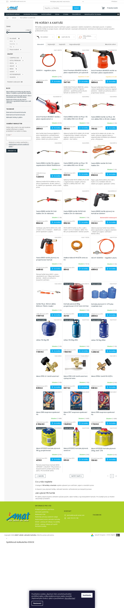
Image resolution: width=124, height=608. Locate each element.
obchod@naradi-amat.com (75, 515)
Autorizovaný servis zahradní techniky (47, 519)
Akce (12, 41)
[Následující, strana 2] (112, 476)
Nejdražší (62, 44)
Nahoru (41, 476)
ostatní (13, 71)
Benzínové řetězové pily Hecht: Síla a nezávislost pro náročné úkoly (18, 96)
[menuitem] (12, 14)
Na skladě (15, 38)
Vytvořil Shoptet (100, 535)
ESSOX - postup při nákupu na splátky (47, 522)
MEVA (13, 69)
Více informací (70, 598)
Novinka (13, 44)
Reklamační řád (40, 514)
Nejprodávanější (74, 44)
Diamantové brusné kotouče (16, 112)
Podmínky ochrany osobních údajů (46, 517)
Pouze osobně (15, 49)
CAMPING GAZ (16, 58)
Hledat (76, 8)
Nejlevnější (51, 44)
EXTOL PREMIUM (16, 60)
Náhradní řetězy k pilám (14, 117)
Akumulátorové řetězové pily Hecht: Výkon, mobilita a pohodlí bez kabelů (18, 92)
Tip (12, 47)
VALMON (14, 77)
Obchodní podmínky (41, 512)
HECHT (13, 66)
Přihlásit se (12, 151)
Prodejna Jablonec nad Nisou (60, 1)
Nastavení (37, 603)
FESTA (13, 63)
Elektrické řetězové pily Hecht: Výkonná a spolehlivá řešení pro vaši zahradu (18, 101)
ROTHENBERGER (16, 74)
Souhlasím (87, 595)
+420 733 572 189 (72, 518)
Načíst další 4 (76, 476)
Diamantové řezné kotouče (15, 115)
